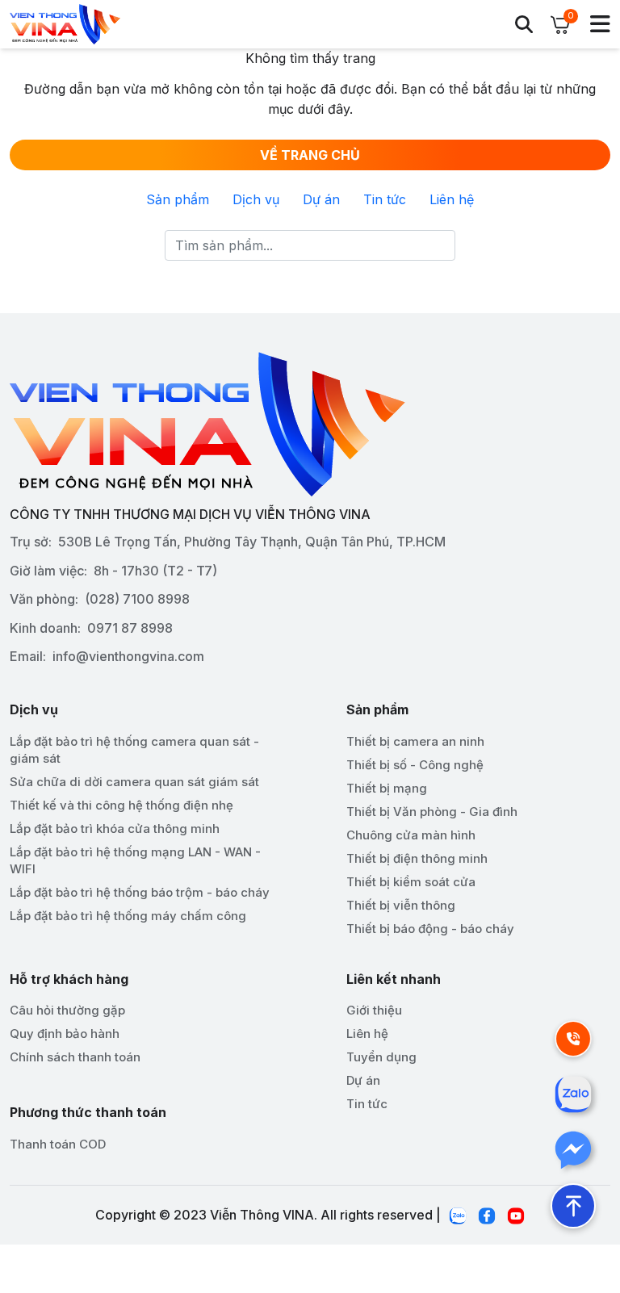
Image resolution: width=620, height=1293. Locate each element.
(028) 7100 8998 (137, 599)
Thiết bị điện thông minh (417, 858)
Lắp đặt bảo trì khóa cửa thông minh (115, 828)
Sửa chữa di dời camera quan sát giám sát (134, 781)
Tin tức (384, 199)
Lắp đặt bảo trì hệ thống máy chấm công (128, 915)
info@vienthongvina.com (128, 656)
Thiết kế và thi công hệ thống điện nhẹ (121, 805)
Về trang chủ (310, 155)
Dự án (321, 199)
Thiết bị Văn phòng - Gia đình (431, 811)
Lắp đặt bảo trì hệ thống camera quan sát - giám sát (134, 750)
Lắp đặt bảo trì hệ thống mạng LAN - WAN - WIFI (135, 860)
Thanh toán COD (58, 1144)
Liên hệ (451, 199)
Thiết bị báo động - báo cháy (430, 928)
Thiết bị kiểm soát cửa (410, 881)
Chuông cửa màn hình (410, 835)
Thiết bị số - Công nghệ (415, 764)
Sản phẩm (177, 199)
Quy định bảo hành (64, 1033)
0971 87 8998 (130, 628)
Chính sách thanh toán (75, 1057)
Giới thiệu (374, 1010)
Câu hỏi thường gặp (67, 1010)
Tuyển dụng (381, 1057)
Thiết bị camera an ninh (415, 741)
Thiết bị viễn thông (400, 905)
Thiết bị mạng (386, 788)
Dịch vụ (255, 199)
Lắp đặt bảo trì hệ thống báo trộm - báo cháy (140, 892)
